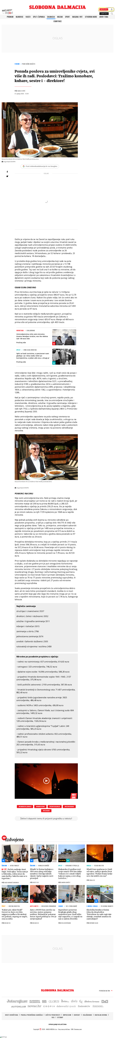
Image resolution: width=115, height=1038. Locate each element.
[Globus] (54, 1001)
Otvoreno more (91, 16)
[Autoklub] (18, 1006)
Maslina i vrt (77, 16)
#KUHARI (46, 811)
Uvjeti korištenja (11, 1015)
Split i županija (39, 16)
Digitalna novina (101, 1015)
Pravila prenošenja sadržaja (32, 1015)
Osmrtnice (57, 21)
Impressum (67, 1015)
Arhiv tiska (103, 16)
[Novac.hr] (34, 1006)
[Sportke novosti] (44, 1001)
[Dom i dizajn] (104, 1001)
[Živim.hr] (65, 1001)
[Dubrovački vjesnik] (66, 1006)
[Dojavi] (7, 12)
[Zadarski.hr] (84, 1006)
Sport (67, 16)
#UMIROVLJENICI (25, 806)
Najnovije (19, 16)
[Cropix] (49, 1006)
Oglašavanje (87, 1015)
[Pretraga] (112, 13)
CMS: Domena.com (76, 1029)
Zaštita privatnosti (52, 1015)
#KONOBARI (69, 806)
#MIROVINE (40, 806)
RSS (53, 1017)
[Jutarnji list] (17, 1001)
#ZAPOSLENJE (54, 806)
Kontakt (77, 1015)
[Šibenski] (98, 1006)
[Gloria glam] (81, 1001)
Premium (10, 16)
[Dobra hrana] (92, 1001)
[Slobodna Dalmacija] (57, 7)
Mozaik (60, 16)
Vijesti (28, 16)
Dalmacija (51, 16)
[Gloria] (74, 1001)
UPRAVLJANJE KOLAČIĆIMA (57, 1024)
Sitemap (60, 1017)
